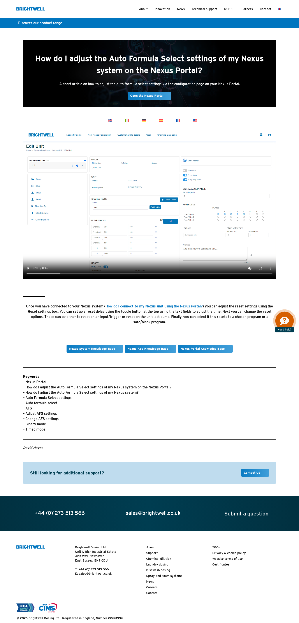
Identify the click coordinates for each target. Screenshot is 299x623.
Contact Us (252, 472)
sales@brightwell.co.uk (95, 573)
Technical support (204, 9)
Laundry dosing (157, 564)
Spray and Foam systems (164, 576)
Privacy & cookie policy (229, 553)
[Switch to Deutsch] (144, 120)
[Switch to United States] (195, 120)
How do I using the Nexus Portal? (154, 306)
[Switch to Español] (161, 120)
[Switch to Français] (178, 120)
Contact (265, 9)
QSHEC (229, 9)
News (181, 9)
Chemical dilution (158, 558)
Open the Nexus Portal (147, 95)
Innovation (162, 9)
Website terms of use (227, 558)
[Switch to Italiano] (127, 120)
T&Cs (216, 547)
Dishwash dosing (158, 570)
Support (152, 553)
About (143, 9)
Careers (247, 9)
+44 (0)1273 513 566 (94, 569)
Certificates (220, 564)
